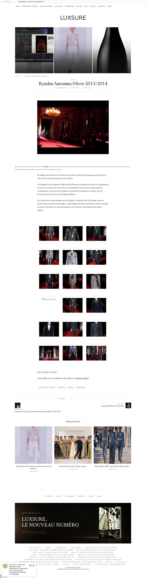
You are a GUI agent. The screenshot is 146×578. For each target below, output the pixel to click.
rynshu (70, 387)
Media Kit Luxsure (35, 547)
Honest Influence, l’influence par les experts (101, 547)
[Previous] (14, 1)
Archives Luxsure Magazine (82, 564)
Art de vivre (59, 6)
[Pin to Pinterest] (78, 399)
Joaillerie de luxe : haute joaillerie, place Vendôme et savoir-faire (98, 559)
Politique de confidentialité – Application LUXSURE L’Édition (82, 562)
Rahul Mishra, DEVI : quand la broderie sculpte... (112, 466)
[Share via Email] (88, 399)
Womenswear (80, 387)
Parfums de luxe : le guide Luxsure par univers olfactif (97, 557)
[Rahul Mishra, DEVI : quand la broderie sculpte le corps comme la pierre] (112, 445)
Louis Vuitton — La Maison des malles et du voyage (50, 552)
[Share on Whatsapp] (82, 399)
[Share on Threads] (84, 399)
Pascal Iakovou (102, 70)
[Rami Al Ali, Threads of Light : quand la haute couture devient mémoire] (73, 445)
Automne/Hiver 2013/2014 (47, 387)
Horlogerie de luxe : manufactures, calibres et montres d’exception (48, 559)
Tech (86, 6)
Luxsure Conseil (76, 547)
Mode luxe (109, 562)
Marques (66, 564)
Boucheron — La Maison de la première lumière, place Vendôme (51, 550)
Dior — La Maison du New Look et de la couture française (96, 550)
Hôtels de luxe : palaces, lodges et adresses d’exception (38, 562)
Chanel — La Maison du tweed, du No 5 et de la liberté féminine (52, 555)
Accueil (17, 76)
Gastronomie (69, 6)
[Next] (17, 1)
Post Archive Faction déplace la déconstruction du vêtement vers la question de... (72, 64)
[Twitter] (68, 24)
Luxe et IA (93, 6)
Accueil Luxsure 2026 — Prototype (48, 564)
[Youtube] (77, 24)
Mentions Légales (61, 547)
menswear (61, 387)
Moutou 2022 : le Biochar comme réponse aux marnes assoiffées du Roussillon (110, 64)
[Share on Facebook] (74, 399)
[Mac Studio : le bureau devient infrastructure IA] (34, 50)
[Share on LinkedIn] (80, 399)
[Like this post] (72, 399)
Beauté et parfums (46, 6)
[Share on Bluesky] (86, 399)
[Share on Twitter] (76, 399)
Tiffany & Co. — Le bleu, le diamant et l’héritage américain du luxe (52, 557)
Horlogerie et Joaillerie (30, 6)
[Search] (130, 6)
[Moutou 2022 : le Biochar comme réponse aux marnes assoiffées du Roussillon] (112, 50)
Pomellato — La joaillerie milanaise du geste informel (96, 555)
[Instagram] (71, 24)
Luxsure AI (101, 6)
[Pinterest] (74, 24)
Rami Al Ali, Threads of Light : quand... (73, 466)
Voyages (79, 6)
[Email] (80, 24)
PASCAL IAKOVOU (25, 70)
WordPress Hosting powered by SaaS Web (73, 569)
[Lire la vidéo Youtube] (73, 129)
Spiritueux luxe (121, 562)
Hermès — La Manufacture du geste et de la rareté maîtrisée (92, 552)
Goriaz (109, 6)
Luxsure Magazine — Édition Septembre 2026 (110, 564)
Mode (18, 6)
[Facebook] (66, 24)
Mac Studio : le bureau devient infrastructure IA (34, 1)
